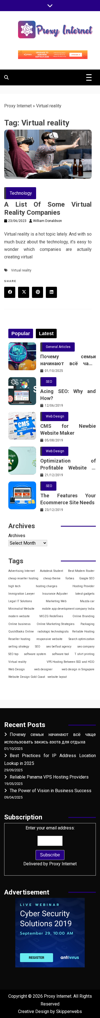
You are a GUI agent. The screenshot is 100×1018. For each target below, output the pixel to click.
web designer (43, 669)
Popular (20, 333)
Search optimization (81, 639)
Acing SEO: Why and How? (68, 394)
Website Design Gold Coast (26, 677)
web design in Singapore (78, 669)
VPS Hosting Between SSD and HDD (70, 662)
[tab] (20, 333)
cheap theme (52, 578)
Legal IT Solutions (20, 601)
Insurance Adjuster (55, 594)
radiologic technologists (53, 631)
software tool (60, 654)
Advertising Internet (21, 571)
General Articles (58, 347)
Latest (46, 333)
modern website (19, 616)
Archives (16, 535)
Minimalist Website (21, 609)
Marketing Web (56, 601)
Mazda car (87, 601)
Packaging (87, 624)
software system (35, 654)
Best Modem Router (81, 571)
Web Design (55, 416)
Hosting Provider (83, 586)
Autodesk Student (51, 571)
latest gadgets (84, 594)
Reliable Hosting (83, 631)
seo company (85, 646)
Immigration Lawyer (21, 594)
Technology (21, 193)
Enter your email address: (50, 845)
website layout (57, 677)
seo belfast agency (58, 646)
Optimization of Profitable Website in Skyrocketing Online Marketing (68, 464)
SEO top (13, 654)
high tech (14, 586)
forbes (70, 578)
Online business (19, 624)
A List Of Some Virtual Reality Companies (48, 208)
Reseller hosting (19, 639)
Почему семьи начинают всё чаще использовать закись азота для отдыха (68, 360)
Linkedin (51, 292)
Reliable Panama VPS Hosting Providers (49, 777)
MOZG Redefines (51, 616)
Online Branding (83, 616)
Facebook (9, 292)
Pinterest (37, 292)
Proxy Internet (18, 105)
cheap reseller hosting (23, 578)
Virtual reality (21, 270)
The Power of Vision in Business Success (50, 790)
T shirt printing (84, 654)
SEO (49, 382)
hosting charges (46, 586)
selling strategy (18, 646)
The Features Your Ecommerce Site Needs (68, 499)
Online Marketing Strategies (55, 624)
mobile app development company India (68, 609)
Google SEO (86, 578)
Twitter (23, 292)
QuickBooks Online (21, 631)
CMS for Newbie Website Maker (68, 429)
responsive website (49, 639)
